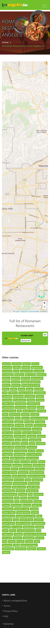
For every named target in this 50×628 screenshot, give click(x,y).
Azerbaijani (8, 374)
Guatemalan (35, 440)
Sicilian (35, 512)
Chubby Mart (27, 335)
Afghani (26, 364)
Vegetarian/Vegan (29, 545)
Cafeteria (13, 393)
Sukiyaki (39, 527)
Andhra (16, 367)
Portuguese (8, 501)
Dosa (17, 418)
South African (26, 519)
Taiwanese (7, 534)
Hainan (24, 443)
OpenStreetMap (34, 312)
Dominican (14, 414)
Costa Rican (20, 407)
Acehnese (16, 364)
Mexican (6, 476)
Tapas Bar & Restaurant (34, 534)
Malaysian (23, 472)
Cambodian (40, 393)
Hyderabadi (19, 454)
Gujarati (6, 443)
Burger (30, 389)
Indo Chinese (32, 458)
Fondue (6, 429)
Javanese (27, 465)
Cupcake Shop (9, 411)
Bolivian (6, 385)
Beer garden (37, 378)
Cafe (5, 393)
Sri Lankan (16, 527)
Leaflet (17, 312)
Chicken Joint (19, 400)
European (40, 422)
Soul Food (7, 519)
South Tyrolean (23, 523)
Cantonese (18, 396)
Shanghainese (23, 512)
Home (5, 42)
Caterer (40, 396)
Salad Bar (36, 505)
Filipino (29, 425)
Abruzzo (6, 364)
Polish (23, 498)
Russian (26, 505)
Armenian (7, 371)
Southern (39, 519)
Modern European (36, 476)
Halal (32, 443)
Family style (8, 425)
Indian (6, 458)
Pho (30, 494)
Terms (7, 605)
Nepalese (7, 483)
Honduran (31, 447)
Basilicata (41, 374)
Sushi (5, 530)
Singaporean (8, 516)
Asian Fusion (26, 371)
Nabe (27, 480)
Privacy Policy (11, 611)
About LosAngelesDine (15, 600)
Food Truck (8, 432)
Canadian (7, 396)
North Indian (33, 487)
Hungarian (7, 454)
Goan (17, 440)
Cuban (41, 407)
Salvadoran (8, 509)
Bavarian (15, 378)
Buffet (13, 389)
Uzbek (16, 545)
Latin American (26, 469)
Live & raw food (10, 472)
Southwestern (38, 523)
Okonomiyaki (8, 490)
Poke (17, 498)
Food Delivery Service (21, 429)
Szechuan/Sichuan (26, 530)
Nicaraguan (34, 483)
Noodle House (19, 487)
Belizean (15, 382)
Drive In (25, 418)
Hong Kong (8, 451)
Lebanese (39, 469)
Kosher (14, 469)
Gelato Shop (19, 436)
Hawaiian (40, 443)
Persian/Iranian (10, 494)
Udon (36, 541)
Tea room (7, 538)
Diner (5, 414)
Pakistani (20, 490)
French (18, 432)
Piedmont (38, 494)
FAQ (6, 616)
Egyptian (19, 422)
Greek (24, 440)
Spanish (6, 527)
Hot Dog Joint (20, 451)
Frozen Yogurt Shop (31, 432)
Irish (17, 461)
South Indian (8, 523)
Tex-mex (39, 538)
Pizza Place (8, 498)
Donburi (25, 414)
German (41, 436)
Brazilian (16, 385)
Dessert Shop (29, 411)
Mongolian (7, 480)
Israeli (34, 461)
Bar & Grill (30, 374)
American (7, 367)
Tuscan (29, 541)
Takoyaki (18, 534)
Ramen (6, 505)
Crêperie (32, 407)
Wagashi (31, 549)
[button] (44, 303)
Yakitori (6, 552)
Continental (8, 407)
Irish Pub (25, 461)
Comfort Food (33, 403)
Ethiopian (29, 422)
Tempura (17, 538)
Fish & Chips (39, 425)
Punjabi (37, 501)
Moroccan (18, 480)
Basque (6, 378)
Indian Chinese (17, 458)
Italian (41, 461)
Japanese (17, 465)
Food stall (37, 429)
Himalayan (20, 447)
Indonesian (8, 461)
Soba (39, 516)
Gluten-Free (8, 440)
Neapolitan (37, 480)
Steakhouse (29, 527)
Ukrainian (7, 545)
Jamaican (7, 465)
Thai (5, 541)
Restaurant (25, 340)
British (6, 389)
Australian (38, 371)
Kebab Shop (38, 465)
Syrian (12, 530)
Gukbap (15, 443)
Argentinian (36, 367)
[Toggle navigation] (44, 6)
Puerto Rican (26, 501)
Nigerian (7, 487)
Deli (19, 411)
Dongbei (35, 414)
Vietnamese (20, 549)
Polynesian (33, 498)
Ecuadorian (8, 422)
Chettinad (7, 400)
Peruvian (23, 494)
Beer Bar (25, 378)
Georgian (31, 436)
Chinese (40, 400)
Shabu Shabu (9, 512)
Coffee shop (8, 403)
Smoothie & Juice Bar (25, 516)
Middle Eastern (19, 476)
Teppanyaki (29, 538)
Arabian (25, 367)
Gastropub (7, 436)
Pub (17, 501)
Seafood (34, 509)
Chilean (30, 400)
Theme (12, 541)
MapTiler (24, 312)
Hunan (40, 451)
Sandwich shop (22, 509)
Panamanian (32, 490)
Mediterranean (36, 472)
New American (19, 483)
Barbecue (19, 374)
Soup (16, 519)
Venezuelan (8, 549)
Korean (6, 469)
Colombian (20, 403)
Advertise (9, 623)
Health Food (8, 447)
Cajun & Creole (26, 393)
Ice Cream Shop (34, 454)
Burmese (39, 389)
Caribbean (29, 396)
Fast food (19, 425)
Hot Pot (31, 451)
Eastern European (39, 418)
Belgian (6, 382)
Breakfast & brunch (30, 385)
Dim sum (41, 411)
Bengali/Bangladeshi (30, 382)
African (35, 364)
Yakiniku (41, 549)
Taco (38, 530)
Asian (16, 371)
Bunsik (21, 389)
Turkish (20, 541)
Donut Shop (8, 418)
